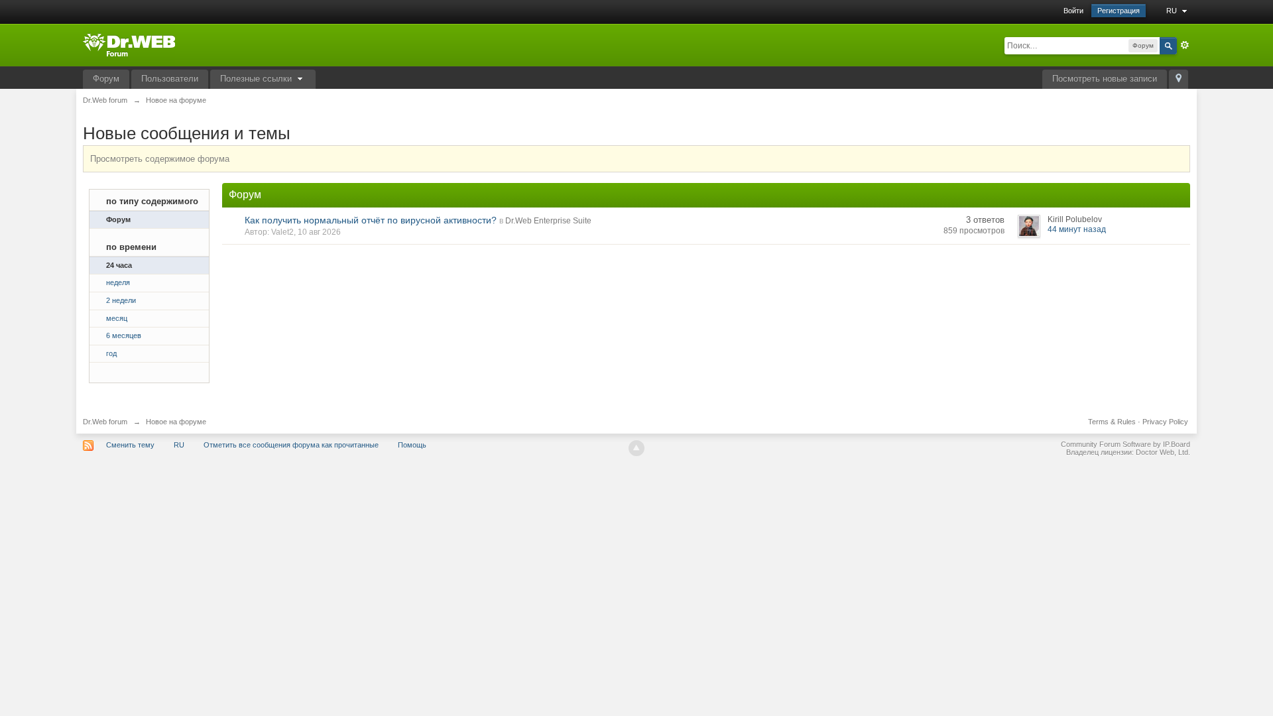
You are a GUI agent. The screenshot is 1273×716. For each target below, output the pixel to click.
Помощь (412, 445)
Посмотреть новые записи (1104, 79)
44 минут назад (1077, 229)
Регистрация (1118, 11)
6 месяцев (123, 335)
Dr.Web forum (105, 422)
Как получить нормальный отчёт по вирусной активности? (371, 220)
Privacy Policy (1165, 422)
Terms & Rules (1112, 422)
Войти (1073, 11)
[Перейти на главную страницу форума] (129, 44)
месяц (116, 318)
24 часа (119, 265)
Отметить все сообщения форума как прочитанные (291, 445)
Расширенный (1185, 45)
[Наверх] (636, 448)
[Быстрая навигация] (1178, 79)
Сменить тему (130, 445)
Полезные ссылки (257, 79)
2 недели (121, 300)
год (111, 353)
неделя (118, 282)
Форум (106, 79)
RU (1172, 11)
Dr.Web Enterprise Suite (548, 220)
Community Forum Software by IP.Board (1125, 444)
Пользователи (169, 79)
